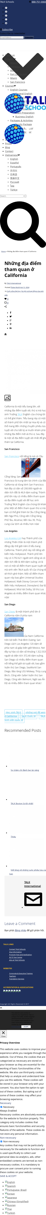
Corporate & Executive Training (21, 973)
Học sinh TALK (13, 712)
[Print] (5, 334)
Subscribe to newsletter (12, 33)
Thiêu (13, 836)
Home (3, 251)
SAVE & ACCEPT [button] (8, 1176)
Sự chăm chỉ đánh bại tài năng (25, 770)
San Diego (9, 611)
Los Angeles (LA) (12, 538)
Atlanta (14, 62)
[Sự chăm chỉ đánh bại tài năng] (26, 766)
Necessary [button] (5, 1103)
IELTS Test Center (15, 957)
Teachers (12, 976)
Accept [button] (26, 1026)
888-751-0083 (39, 1)
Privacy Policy (16, 1026)
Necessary (8, 1106)
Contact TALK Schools (17, 949)
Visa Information (15, 952)
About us (10, 55)
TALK (20, 414)
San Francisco (17, 82)
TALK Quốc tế (29, 716)
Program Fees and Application (20, 954)
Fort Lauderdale (18, 74)
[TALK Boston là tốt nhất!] (26, 799)
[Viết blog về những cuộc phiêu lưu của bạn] (26, 866)
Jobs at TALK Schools (17, 960)
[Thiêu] (26, 832)
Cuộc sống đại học (14, 291)
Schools (9, 58)
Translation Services (16, 979)
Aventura (15, 66)
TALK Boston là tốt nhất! (22, 803)
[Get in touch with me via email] (33, 907)
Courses (9, 85)
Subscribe (7, 29)
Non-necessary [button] (8, 1137)
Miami (13, 78)
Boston (14, 70)
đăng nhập (20, 930)
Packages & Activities (21, 120)
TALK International (14, 283)
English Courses (18, 89)
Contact (9, 151)
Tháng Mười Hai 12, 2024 (20, 287)
